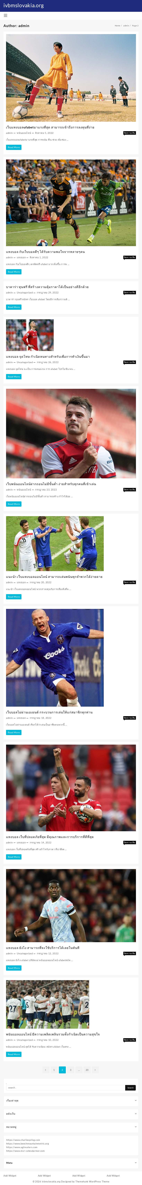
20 (87, 1070)
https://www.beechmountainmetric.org (27, 1143)
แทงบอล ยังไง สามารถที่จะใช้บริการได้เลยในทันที (42, 948)
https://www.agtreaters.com (22, 1147)
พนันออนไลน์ (24, 133)
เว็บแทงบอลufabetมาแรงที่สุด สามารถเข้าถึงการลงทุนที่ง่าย (50, 127)
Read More (14, 148)
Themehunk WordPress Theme (92, 1181)
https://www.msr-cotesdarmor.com (25, 1150)
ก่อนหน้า (45, 1069)
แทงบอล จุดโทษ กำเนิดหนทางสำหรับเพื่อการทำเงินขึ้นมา (48, 356)
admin (9, 133)
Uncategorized (25, 292)
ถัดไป (95, 1069)
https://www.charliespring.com (23, 1140)
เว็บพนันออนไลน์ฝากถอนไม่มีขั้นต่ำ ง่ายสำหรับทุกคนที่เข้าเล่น (51, 484)
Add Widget (9, 1175)
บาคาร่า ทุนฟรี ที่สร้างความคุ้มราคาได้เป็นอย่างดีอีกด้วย (47, 287)
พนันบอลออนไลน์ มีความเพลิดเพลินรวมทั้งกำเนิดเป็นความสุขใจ (53, 1034)
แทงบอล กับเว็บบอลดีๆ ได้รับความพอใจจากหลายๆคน (45, 252)
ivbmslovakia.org (23, 5)
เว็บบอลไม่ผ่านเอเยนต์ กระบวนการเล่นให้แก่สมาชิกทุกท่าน (49, 712)
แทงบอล (21, 257)
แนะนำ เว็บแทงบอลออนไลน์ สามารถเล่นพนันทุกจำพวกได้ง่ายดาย (54, 577)
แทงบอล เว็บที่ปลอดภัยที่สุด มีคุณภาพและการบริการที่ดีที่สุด (50, 837)
